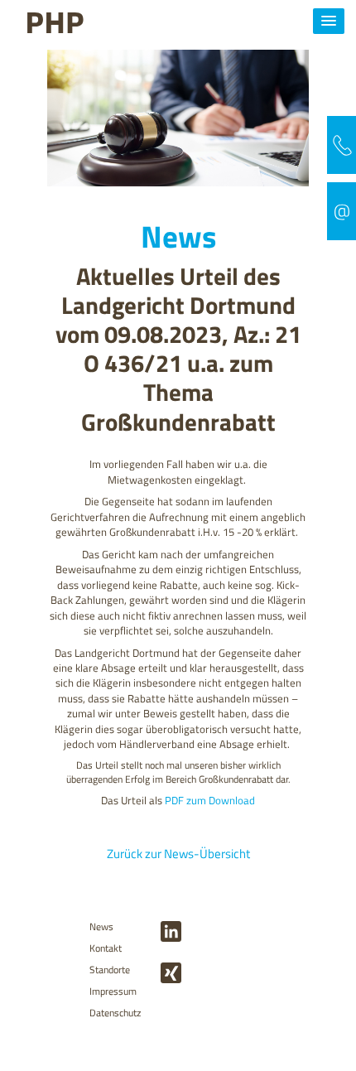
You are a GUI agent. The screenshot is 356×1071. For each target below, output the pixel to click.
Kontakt (105, 948)
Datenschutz (115, 1012)
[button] (328, 21)
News (101, 926)
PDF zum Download (210, 800)
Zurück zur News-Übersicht (178, 854)
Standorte (109, 969)
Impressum (113, 991)
